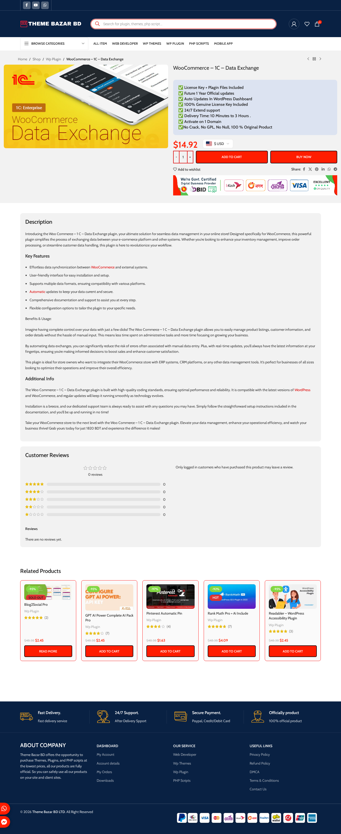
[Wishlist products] (307, 24)
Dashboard (107, 746)
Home (22, 59)
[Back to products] (314, 59)
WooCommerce (103, 267)
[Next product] (320, 59)
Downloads (105, 780)
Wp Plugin (53, 59)
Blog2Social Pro (36, 604)
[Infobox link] (55, 717)
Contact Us (258, 789)
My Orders (104, 772)
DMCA (254, 772)
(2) (46, 617)
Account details (108, 763)
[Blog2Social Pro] (48, 592)
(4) (169, 626)
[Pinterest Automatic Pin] (170, 596)
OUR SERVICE (184, 746)
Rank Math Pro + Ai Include (228, 613)
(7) (107, 633)
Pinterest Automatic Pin (164, 613)
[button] (109, 651)
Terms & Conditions (264, 780)
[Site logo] (51, 23)
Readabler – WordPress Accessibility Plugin (286, 616)
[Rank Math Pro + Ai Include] (232, 596)
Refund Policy (260, 763)
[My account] (294, 24)
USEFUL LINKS (261, 746)
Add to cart (232, 157)
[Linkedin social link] (323, 169)
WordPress (302, 390)
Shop (37, 59)
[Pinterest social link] (316, 169)
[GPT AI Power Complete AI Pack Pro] (109, 597)
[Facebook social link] (27, 5)
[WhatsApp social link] (45, 5)
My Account (105, 754)
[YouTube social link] (36, 5)
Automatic (37, 291)
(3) (291, 631)
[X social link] (310, 169)
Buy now (303, 157)
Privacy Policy (260, 754)
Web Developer (184, 754)
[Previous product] (308, 59)
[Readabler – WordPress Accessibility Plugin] (293, 596)
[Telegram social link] (335, 169)
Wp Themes (182, 763)
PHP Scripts (182, 780)
